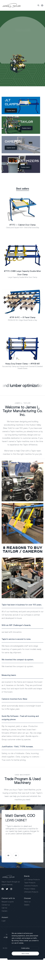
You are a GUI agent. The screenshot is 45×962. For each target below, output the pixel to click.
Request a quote (8, 902)
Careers (4, 911)
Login (4, 921)
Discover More (24, 42)
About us (27, 902)
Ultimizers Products (31, 892)
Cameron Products (31, 886)
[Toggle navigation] (42, 5)
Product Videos (29, 889)
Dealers (26, 905)
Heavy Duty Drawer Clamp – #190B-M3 (22, 364)
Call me (4, 908)
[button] (8, 855)
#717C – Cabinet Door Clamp (23, 225)
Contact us (6, 905)
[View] (25, 220)
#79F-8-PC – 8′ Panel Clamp (22, 317)
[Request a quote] (19, 220)
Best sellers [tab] (22, 188)
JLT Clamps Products (32, 879)
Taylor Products (29, 883)
